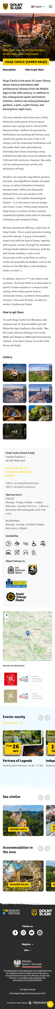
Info (26, 950)
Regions (26, 944)
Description (9, 69)
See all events (10, 722)
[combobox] (38, 6)
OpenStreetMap (42, 660)
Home (6, 45)
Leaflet (32, 660)
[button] (50, 6)
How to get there (34, 69)
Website (10, 475)
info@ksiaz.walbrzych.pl (19, 471)
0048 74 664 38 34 (16, 468)
